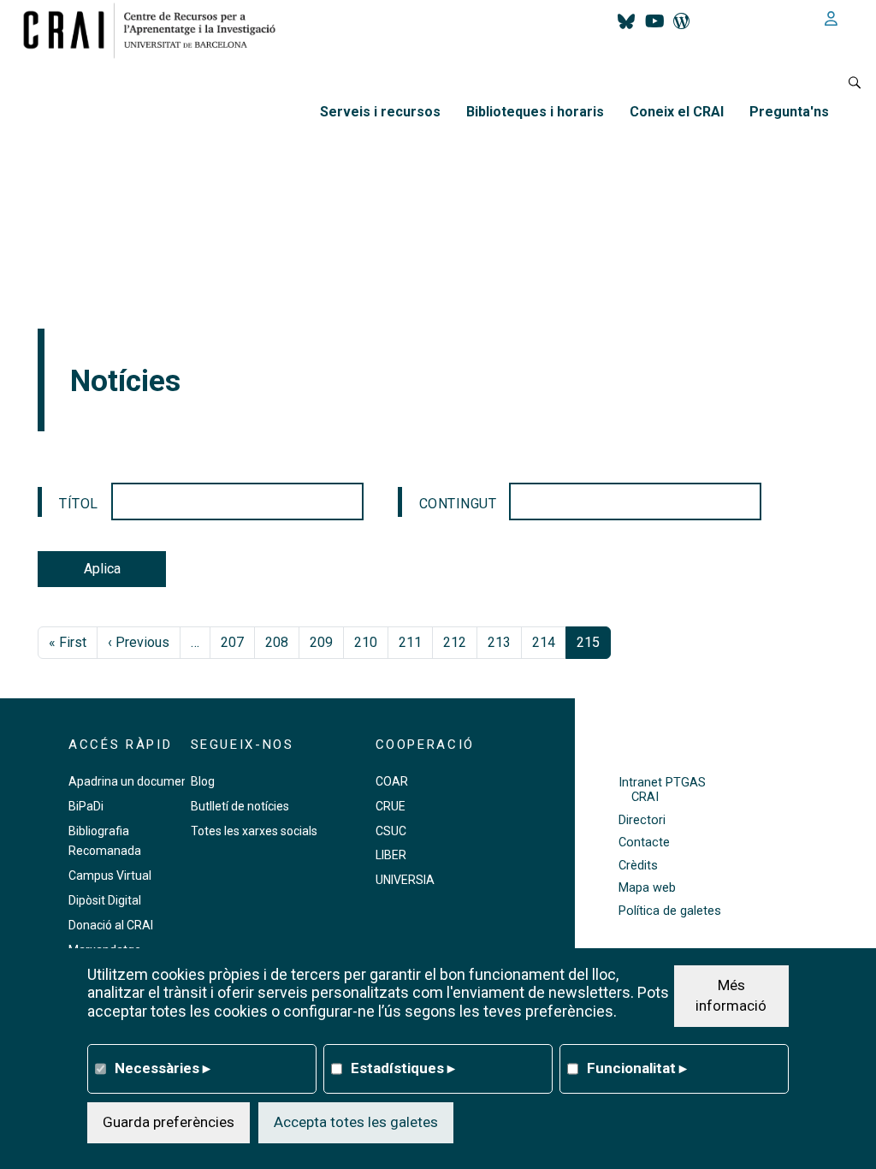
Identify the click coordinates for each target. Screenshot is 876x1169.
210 (365, 642)
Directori (642, 820)
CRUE (390, 806)
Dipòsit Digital (104, 900)
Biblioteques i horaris (535, 112)
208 (276, 642)
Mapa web (647, 888)
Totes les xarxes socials (254, 831)
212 (454, 642)
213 (499, 642)
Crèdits (638, 865)
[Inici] (156, 30)
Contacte (644, 842)
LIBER (391, 855)
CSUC (391, 831)
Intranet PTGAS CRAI (662, 789)
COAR (392, 781)
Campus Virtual (109, 875)
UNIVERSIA (405, 880)
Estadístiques (403, 1068)
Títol (78, 503)
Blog (203, 781)
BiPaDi (86, 806)
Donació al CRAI (110, 925)
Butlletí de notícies (240, 806)
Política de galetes (670, 911)
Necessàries (162, 1068)
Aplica (102, 569)
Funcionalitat (637, 1068)
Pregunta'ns (789, 112)
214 (543, 642)
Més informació (730, 995)
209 (321, 642)
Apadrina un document (130, 781)
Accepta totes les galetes (356, 1121)
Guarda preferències (168, 1121)
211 (410, 642)
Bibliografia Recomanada (104, 841)
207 (232, 642)
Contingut (458, 503)
